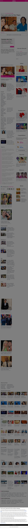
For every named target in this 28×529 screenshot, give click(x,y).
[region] (14, 518)
